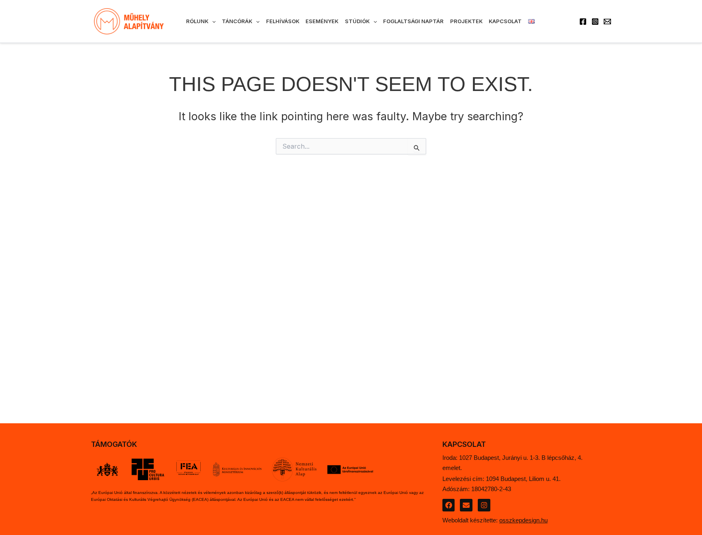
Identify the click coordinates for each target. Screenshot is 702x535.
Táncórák (237, 21)
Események (322, 21)
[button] (212, 21)
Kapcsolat (505, 21)
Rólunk (197, 21)
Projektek (466, 21)
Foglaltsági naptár (413, 21)
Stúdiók (357, 21)
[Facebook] (583, 21)
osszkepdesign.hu (523, 520)
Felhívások (282, 21)
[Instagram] (595, 21)
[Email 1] (607, 21)
